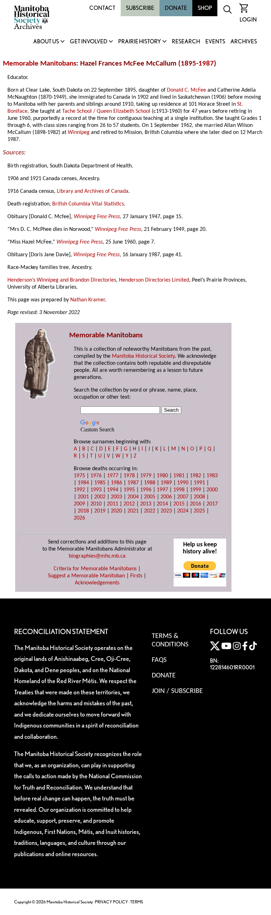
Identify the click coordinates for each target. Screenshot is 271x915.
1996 (145, 490)
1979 (145, 476)
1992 (79, 490)
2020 (116, 511)
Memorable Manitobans (39, 63)
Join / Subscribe (177, 691)
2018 (83, 511)
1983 (212, 476)
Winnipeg (79, 132)
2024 (182, 511)
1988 (149, 483)
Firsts (136, 576)
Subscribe (140, 8)
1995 (129, 490)
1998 (179, 490)
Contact (102, 8)
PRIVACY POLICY (111, 901)
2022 (149, 511)
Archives (243, 42)
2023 (166, 511)
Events (215, 42)
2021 (133, 511)
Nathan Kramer (87, 300)
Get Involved (88, 42)
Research (186, 42)
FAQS (159, 660)
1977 (112, 476)
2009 (79, 504)
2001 (83, 497)
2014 (162, 504)
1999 (195, 490)
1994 (112, 490)
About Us (46, 42)
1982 (195, 476)
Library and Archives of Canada (92, 191)
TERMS (136, 901)
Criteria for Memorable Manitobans (95, 569)
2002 (100, 497)
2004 (133, 497)
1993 (96, 490)
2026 (79, 518)
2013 (145, 504)
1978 (129, 476)
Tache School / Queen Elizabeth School (106, 111)
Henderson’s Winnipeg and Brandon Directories (61, 280)
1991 (199, 483)
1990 (182, 483)
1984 (83, 483)
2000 (212, 490)
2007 (182, 497)
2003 (116, 497)
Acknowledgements (97, 583)
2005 (149, 497)
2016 (195, 504)
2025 (199, 511)
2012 (129, 504)
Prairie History (139, 42)
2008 (199, 497)
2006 (166, 497)
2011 (112, 504)
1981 (179, 476)
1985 (100, 483)
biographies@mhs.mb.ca (97, 556)
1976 (96, 476)
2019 (100, 511)
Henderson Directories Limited (154, 280)
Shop (205, 8)
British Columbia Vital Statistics (88, 204)
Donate (176, 8)
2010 (96, 504)
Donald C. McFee (186, 90)
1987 (206, 63)
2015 (179, 504)
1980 (162, 476)
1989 (166, 483)
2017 (212, 504)
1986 (116, 483)
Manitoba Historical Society (143, 356)
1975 (79, 476)
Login (248, 19)
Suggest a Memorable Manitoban (86, 576)
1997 (162, 490)
